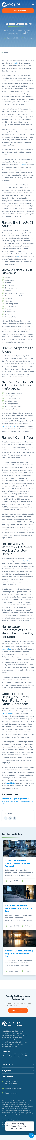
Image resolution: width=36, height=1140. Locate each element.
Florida (23, 165)
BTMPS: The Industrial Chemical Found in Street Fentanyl (17, 863)
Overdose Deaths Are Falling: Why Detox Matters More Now (19, 953)
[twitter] (10, 818)
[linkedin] (26, 1055)
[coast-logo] (11, 3)
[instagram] (14, 818)
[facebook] (5, 818)
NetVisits (18, 1120)
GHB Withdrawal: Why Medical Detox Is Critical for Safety (19, 908)
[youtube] (20, 1055)
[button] (18, 1064)
